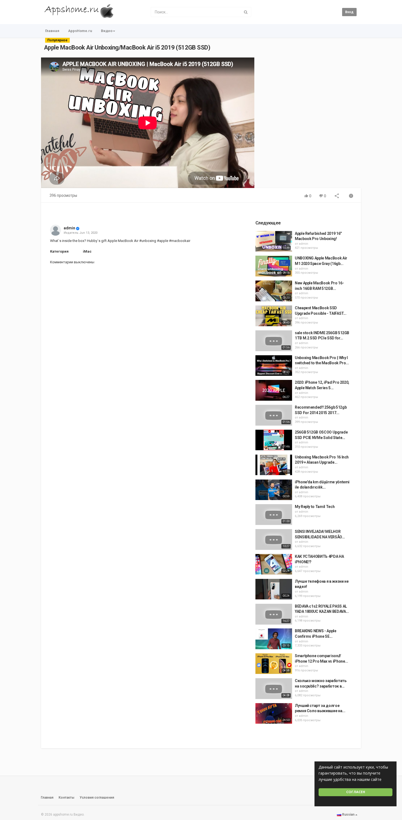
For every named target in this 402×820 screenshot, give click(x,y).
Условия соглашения (97, 797)
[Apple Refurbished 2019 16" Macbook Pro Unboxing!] (273, 241)
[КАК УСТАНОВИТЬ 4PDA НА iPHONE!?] (273, 564)
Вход (349, 12)
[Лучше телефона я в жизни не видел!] (273, 589)
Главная (52, 31)
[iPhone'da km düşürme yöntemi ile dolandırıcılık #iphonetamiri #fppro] (273, 490)
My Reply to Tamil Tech (314, 506)
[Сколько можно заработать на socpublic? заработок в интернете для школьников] (273, 688)
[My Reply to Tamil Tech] (273, 514)
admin (69, 228)
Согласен (355, 792)
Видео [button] (106, 31)
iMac (87, 251)
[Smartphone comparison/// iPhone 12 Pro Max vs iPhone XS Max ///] (273, 663)
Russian (348, 814)
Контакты (66, 797)
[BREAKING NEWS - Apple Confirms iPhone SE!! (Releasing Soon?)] (273, 638)
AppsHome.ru (80, 31)
